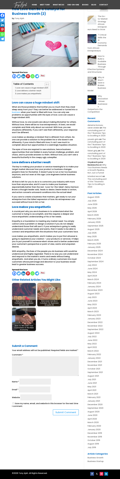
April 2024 (92, 275)
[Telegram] (37, 76)
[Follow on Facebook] (92, 474)
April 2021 (92, 390)
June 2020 (92, 415)
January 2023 (94, 318)
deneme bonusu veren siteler (95, 126)
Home (34, 5)
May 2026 (92, 208)
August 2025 (93, 229)
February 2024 (94, 283)
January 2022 (94, 358)
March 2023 (93, 311)
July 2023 (92, 297)
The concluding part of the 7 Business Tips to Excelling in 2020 (97, 131)
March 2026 (93, 215)
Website (16, 397)
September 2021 (95, 372)
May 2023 (92, 304)
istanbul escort (95, 176)
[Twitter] (19, 76)
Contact (103, 5)
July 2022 (92, 336)
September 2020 (95, 408)
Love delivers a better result (29, 90)
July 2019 (92, 447)
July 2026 (92, 200)
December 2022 (95, 322)
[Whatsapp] (32, 76)
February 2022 (94, 354)
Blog (93, 5)
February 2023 (94, 315)
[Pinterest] (28, 76)
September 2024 (95, 261)
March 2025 (93, 240)
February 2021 (94, 397)
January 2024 (94, 286)
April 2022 (92, 347)
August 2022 (93, 333)
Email (15, 389)
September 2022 (95, 329)
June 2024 (93, 268)
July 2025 (92, 233)
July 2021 (92, 379)
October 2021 (94, 368)
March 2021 (93, 393)
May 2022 (92, 343)
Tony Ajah (19, 18)
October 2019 (94, 440)
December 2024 (95, 250)
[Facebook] (14, 76)
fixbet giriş (92, 150)
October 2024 (94, 258)
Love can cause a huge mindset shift (32, 88)
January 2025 (94, 247)
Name (15, 381)
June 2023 (92, 300)
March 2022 (93, 351)
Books (85, 5)
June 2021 (92, 383)
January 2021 (94, 401)
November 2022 (95, 326)
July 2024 (92, 265)
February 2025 (94, 243)
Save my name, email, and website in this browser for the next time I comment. (45, 404)
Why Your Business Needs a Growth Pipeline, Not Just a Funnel (97, 169)
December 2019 (95, 433)
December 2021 (95, 361)
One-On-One (73, 5)
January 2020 (94, 429)
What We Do (58, 5)
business (16, 112)
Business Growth (95, 457)
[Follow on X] (97, 474)
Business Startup (96, 461)
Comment (17, 354)
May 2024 (92, 272)
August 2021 (93, 376)
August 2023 (93, 293)
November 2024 (95, 254)
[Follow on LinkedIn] (106, 474)
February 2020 (94, 426)
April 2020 (92, 419)
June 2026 (92, 204)
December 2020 (95, 404)
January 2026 (94, 222)
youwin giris (93, 139)
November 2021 (95, 365)
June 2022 (92, 340)
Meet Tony (45, 5)
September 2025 (95, 225)
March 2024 (93, 279)
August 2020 (93, 411)
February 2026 (94, 218)
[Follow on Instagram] (101, 474)
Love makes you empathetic (29, 93)
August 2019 (93, 443)
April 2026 (92, 211)
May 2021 (92, 386)
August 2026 (93, 197)
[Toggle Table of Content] (45, 84)
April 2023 (92, 308)
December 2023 (95, 290)
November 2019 (95, 436)
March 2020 (93, 422)
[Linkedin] (23, 76)
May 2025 (92, 236)
